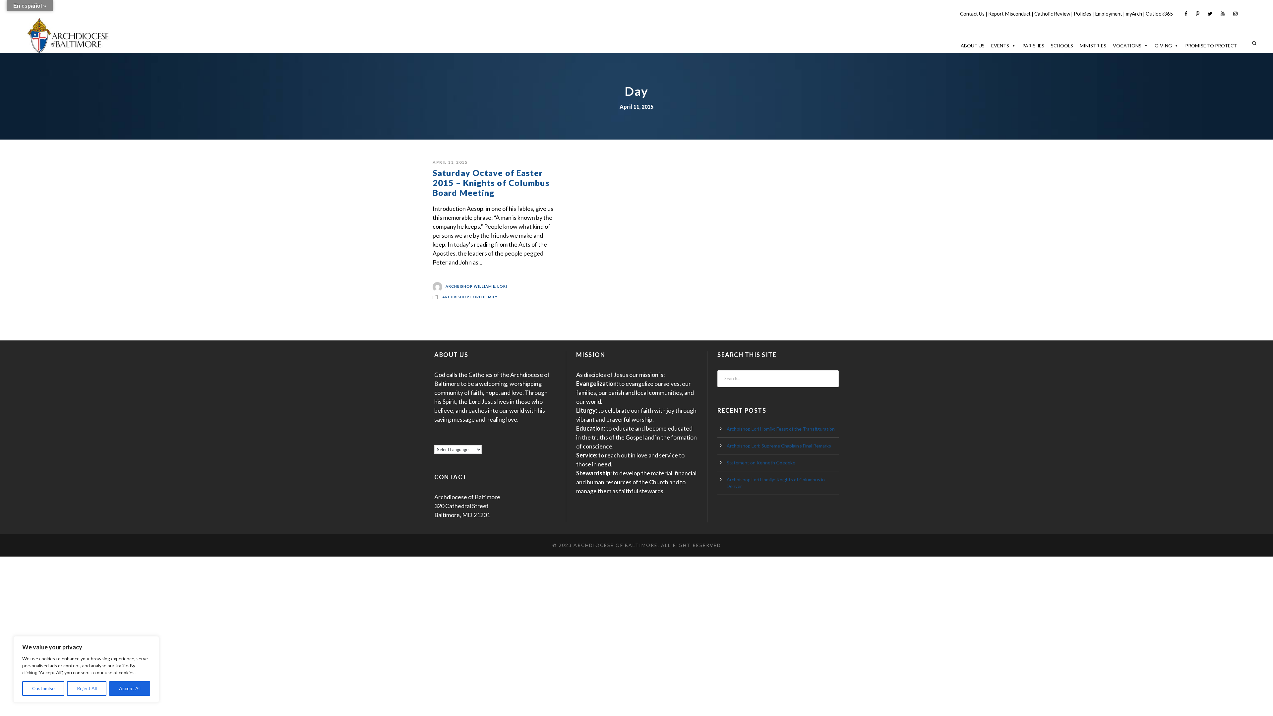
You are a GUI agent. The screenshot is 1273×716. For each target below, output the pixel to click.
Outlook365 (1159, 14)
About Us (973, 45)
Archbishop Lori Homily (470, 297)
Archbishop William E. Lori (476, 286)
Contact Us (972, 14)
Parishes (1033, 45)
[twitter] (1210, 14)
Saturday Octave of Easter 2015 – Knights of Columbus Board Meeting (491, 183)
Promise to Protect (1211, 45)
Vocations (1127, 45)
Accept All (130, 688)
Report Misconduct (1009, 14)
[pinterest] (1197, 14)
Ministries (1093, 45)
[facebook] (1185, 14)
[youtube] (1223, 14)
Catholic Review (1052, 14)
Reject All (87, 688)
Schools (1062, 45)
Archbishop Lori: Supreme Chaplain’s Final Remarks (779, 445)
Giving (1163, 45)
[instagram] (1235, 14)
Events (1000, 45)
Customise (43, 688)
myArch (1134, 14)
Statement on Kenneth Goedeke (761, 462)
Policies (1082, 14)
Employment (1108, 14)
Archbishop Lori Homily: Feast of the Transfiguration (781, 429)
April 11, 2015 (450, 162)
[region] (86, 669)
